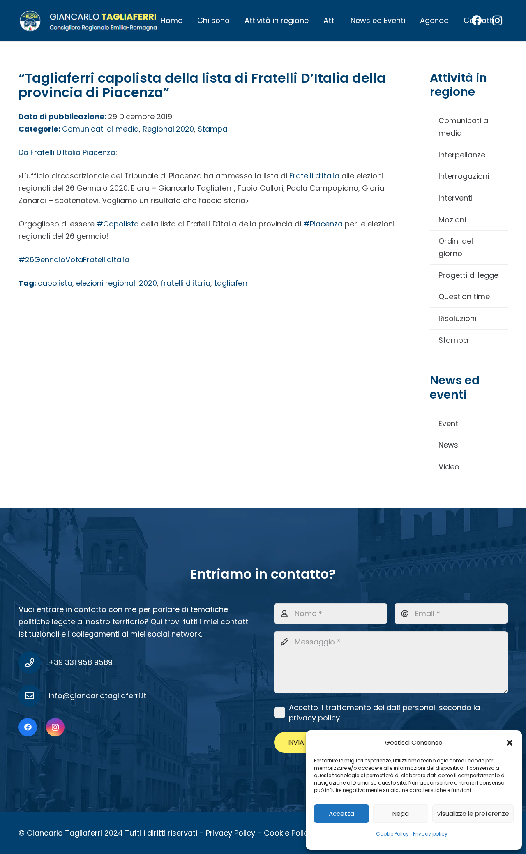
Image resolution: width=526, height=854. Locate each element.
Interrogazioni (463, 176)
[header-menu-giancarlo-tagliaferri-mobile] (88, 20)
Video (448, 467)
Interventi (455, 198)
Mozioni (452, 220)
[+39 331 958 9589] (33, 662)
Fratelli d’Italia (314, 176)
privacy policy (314, 718)
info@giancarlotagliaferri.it (97, 695)
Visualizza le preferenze (473, 813)
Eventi (449, 423)
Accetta (341, 813)
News (448, 445)
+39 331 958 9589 (80, 662)
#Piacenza (323, 224)
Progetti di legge (468, 275)
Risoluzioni (457, 318)
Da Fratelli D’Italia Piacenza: (67, 152)
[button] (509, 743)
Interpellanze (461, 155)
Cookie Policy (392, 833)
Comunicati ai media (464, 126)
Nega (400, 813)
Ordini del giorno (455, 247)
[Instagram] (55, 727)
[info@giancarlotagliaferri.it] (33, 696)
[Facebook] (27, 727)
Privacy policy (430, 833)
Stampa (453, 340)
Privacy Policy (230, 833)
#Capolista (118, 224)
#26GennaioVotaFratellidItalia (73, 259)
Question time (464, 296)
